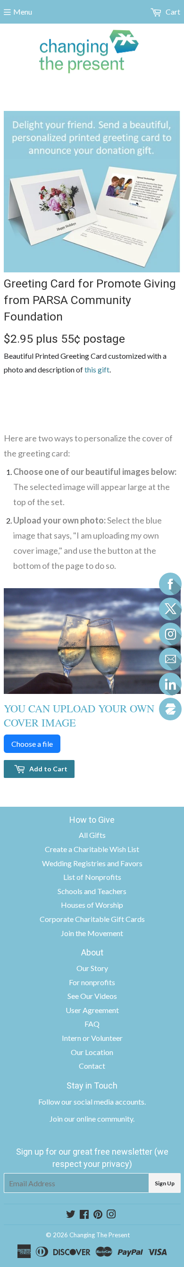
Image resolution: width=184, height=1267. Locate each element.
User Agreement (92, 1009)
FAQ (92, 1023)
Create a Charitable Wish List (92, 849)
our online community (98, 1118)
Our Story (92, 967)
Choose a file (32, 743)
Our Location (92, 1051)
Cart (172, 11)
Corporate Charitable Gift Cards (92, 918)
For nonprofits (92, 982)
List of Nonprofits (92, 876)
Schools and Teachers (92, 891)
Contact (92, 1065)
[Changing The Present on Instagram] (111, 1214)
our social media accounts (102, 1101)
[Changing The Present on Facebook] (84, 1214)
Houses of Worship (92, 904)
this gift (96, 369)
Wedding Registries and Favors (92, 863)
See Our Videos (92, 995)
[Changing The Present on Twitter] (70, 1214)
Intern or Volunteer (92, 1037)
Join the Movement (92, 933)
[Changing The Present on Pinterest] (98, 1214)
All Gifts (92, 834)
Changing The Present (99, 1235)
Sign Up (165, 1183)
